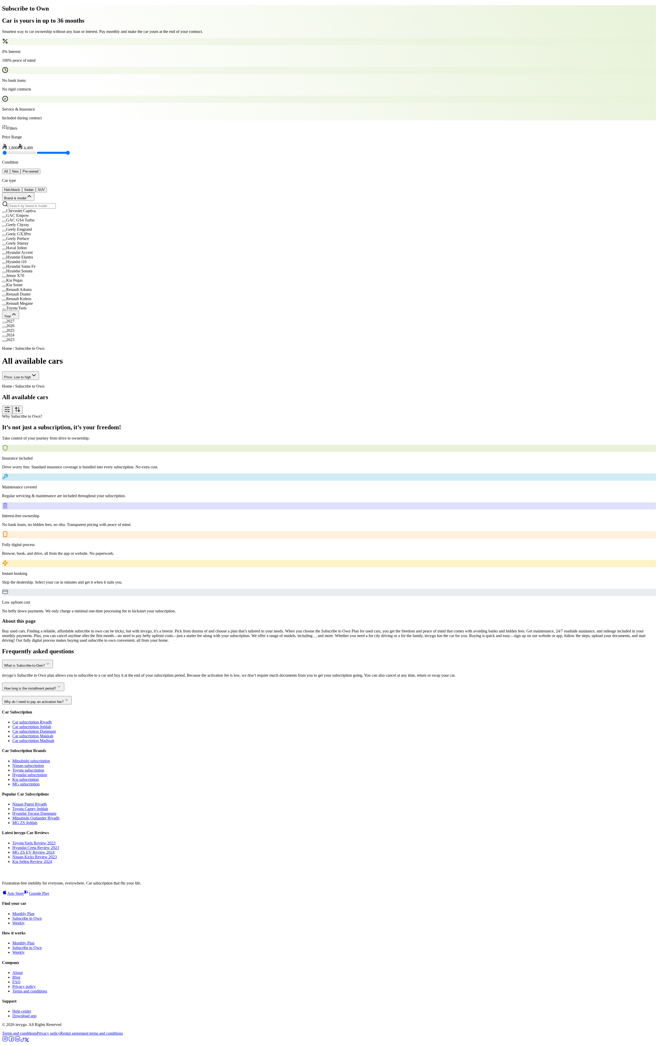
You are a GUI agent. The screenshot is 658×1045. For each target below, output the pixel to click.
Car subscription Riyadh (32, 722)
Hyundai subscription (29, 775)
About (17, 972)
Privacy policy (24, 986)
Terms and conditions (29, 991)
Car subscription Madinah (33, 740)
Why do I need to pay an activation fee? (33, 702)
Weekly (18, 923)
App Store (15, 893)
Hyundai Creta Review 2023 (35, 847)
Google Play (39, 893)
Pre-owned (30, 171)
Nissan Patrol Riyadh (29, 804)
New (15, 171)
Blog (16, 977)
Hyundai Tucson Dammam (34, 813)
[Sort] (17, 410)
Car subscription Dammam (34, 731)
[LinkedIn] (17, 1040)
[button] (329, 211)
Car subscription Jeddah (31, 727)
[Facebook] (11, 1040)
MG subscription (26, 784)
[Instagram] (5, 1040)
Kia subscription (25, 779)
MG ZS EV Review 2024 (33, 852)
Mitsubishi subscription (31, 761)
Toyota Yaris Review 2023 (34, 843)
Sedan (29, 190)
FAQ (16, 982)
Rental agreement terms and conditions (91, 1033)
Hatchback (12, 190)
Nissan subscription (28, 765)
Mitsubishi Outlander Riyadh (35, 818)
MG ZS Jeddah (24, 822)
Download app (24, 1016)
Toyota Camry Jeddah (30, 809)
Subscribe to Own (27, 918)
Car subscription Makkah (32, 736)
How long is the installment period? (30, 688)
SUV (41, 190)
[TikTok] (23, 1040)
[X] (27, 1040)
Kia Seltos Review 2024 (32, 861)
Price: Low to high (17, 377)
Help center (21, 1011)
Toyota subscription (28, 770)
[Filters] (7, 410)
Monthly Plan (23, 914)
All (6, 171)
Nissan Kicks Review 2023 (34, 857)
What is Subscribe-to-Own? (24, 665)
